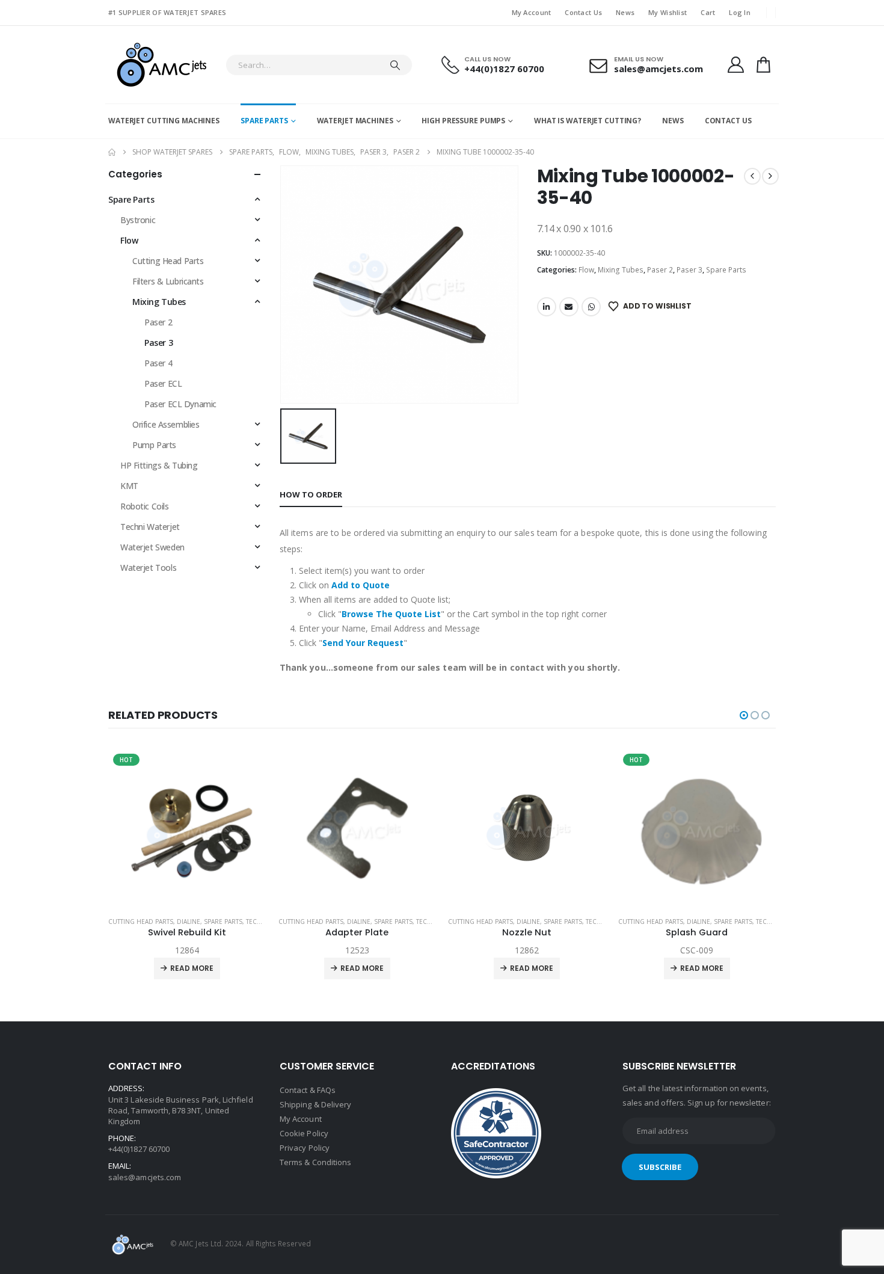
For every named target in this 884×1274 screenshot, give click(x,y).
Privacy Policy (305, 1147)
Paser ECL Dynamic (180, 404)
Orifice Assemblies (165, 424)
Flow (586, 270)
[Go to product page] (188, 828)
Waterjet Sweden (152, 547)
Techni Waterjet (150, 526)
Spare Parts (264, 120)
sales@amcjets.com (144, 1177)
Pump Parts (154, 445)
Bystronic (137, 220)
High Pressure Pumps (463, 120)
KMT (129, 485)
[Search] (395, 65)
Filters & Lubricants (168, 281)
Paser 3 (689, 270)
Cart (708, 12)
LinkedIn (546, 306)
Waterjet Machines (355, 120)
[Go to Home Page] (111, 152)
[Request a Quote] (763, 65)
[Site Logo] (160, 64)
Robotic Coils (144, 506)
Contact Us (583, 12)
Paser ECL (163, 383)
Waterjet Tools (148, 567)
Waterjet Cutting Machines (163, 120)
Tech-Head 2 (266, 921)
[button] (743, 715)
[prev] (752, 176)
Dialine (189, 921)
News (625, 12)
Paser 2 (660, 270)
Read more (192, 968)
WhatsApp (591, 306)
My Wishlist (667, 12)
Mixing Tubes (620, 270)
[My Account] (735, 65)
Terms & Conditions (315, 1162)
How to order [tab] (311, 494)
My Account (531, 12)
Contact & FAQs (308, 1090)
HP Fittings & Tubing (159, 465)
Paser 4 (158, 363)
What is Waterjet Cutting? (587, 120)
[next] (770, 176)
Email (569, 306)
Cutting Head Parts (167, 260)
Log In (739, 12)
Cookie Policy (304, 1133)
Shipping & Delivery (315, 1104)
